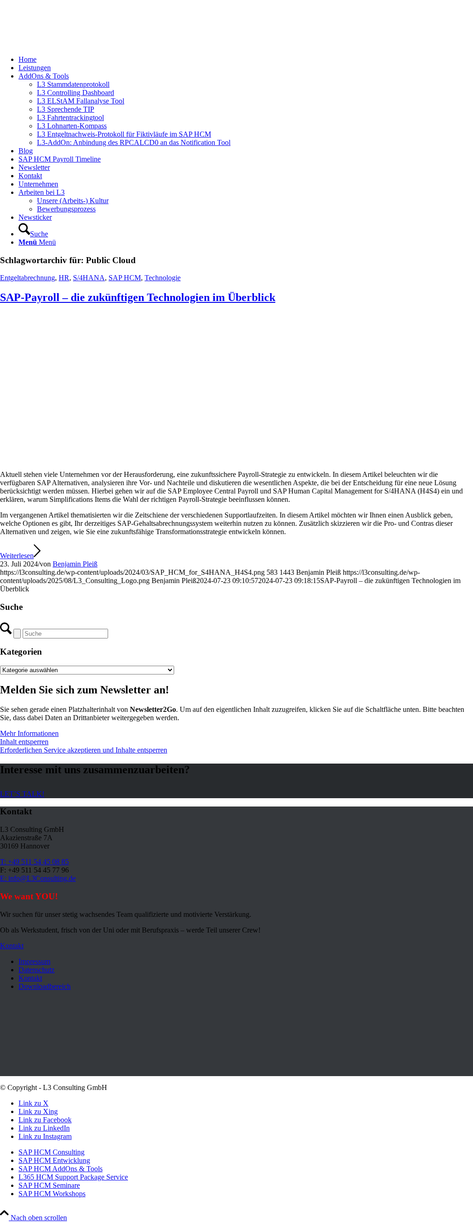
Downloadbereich (44, 986)
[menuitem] (245, 59)
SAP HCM (125, 278)
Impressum (34, 961)
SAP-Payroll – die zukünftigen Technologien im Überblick (137, 297)
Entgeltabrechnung (27, 278)
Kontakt (30, 978)
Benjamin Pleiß (75, 564)
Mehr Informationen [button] (29, 733)
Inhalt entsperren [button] (24, 742)
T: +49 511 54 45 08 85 (34, 862)
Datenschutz (36, 970)
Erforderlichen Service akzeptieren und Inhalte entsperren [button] (83, 750)
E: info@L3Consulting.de (38, 878)
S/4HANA (89, 278)
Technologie (163, 278)
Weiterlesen (17, 556)
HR (64, 278)
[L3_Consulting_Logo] (69, 44)
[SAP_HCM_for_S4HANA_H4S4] (195, 459)
